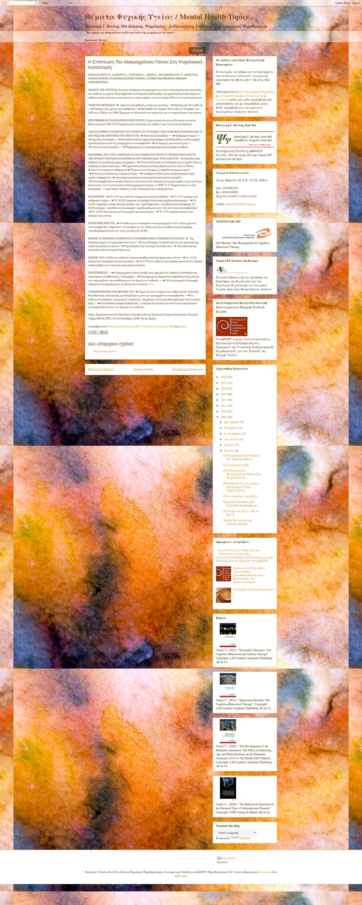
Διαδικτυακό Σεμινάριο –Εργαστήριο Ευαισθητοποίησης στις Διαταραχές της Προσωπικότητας (249, 575)
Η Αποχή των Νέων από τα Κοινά (241, 512)
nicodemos (265, 872)
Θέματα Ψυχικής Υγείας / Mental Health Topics (167, 16)
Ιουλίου (229, 445)
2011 (224, 406)
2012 (224, 400)
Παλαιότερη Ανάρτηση (187, 369)
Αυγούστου (232, 439)
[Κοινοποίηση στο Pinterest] (106, 332)
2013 (224, 394)
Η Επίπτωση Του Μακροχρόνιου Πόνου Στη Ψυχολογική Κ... (242, 474)
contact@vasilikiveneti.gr (240, 204)
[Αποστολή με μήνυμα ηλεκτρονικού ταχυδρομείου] (90, 332)
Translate (244, 838)
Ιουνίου (229, 451)
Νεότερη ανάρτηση (101, 369)
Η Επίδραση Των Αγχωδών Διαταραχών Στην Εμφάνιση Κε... (241, 486)
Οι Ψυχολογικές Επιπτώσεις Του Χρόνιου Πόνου (241, 457)
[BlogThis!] (94, 332)
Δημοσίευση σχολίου (105, 351)
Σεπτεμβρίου (233, 433)
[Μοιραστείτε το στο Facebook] (102, 332)
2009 (224, 417)
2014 (224, 388)
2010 (224, 411)
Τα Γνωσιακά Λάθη (236, 465)
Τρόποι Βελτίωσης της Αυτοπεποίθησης (237, 522)
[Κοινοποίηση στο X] (98, 332)
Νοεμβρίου (231, 428)
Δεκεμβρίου (232, 422)
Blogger (182, 875)
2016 (224, 377)
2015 (224, 383)
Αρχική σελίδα (143, 369)
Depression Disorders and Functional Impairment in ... (241, 503)
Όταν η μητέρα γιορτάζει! (240, 496)
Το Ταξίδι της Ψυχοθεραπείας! (253, 589)
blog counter (222, 862)
